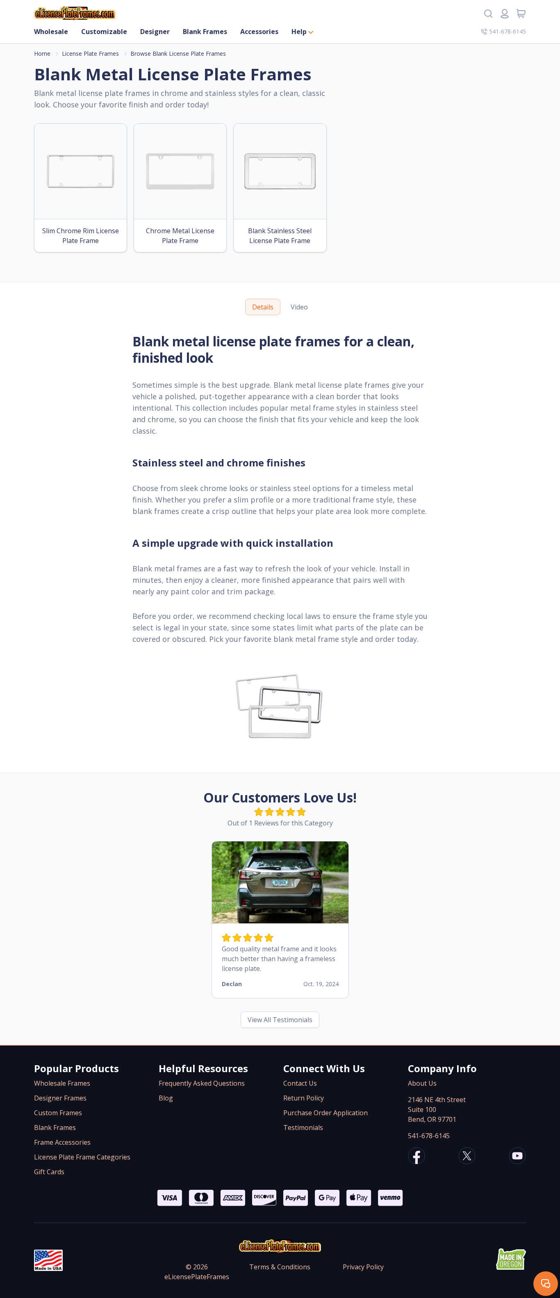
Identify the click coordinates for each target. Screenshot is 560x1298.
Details (262, 306)
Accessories (259, 31)
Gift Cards (49, 1171)
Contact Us (300, 1083)
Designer (155, 31)
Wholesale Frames (62, 1083)
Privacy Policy (363, 1266)
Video (299, 306)
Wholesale (51, 31)
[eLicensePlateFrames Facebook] (416, 1157)
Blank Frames (205, 31)
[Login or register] (505, 13)
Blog (166, 1098)
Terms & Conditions (279, 1266)
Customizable (104, 31)
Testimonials (303, 1127)
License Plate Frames (90, 53)
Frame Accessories (62, 1142)
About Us (422, 1083)
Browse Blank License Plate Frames (178, 53)
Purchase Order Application (325, 1112)
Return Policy (303, 1098)
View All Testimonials (280, 1019)
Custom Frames (58, 1112)
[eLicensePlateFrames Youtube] (517, 1157)
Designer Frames (60, 1098)
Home (42, 53)
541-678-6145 (507, 31)
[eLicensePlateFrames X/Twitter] (467, 1157)
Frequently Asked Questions (202, 1083)
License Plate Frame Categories (82, 1157)
